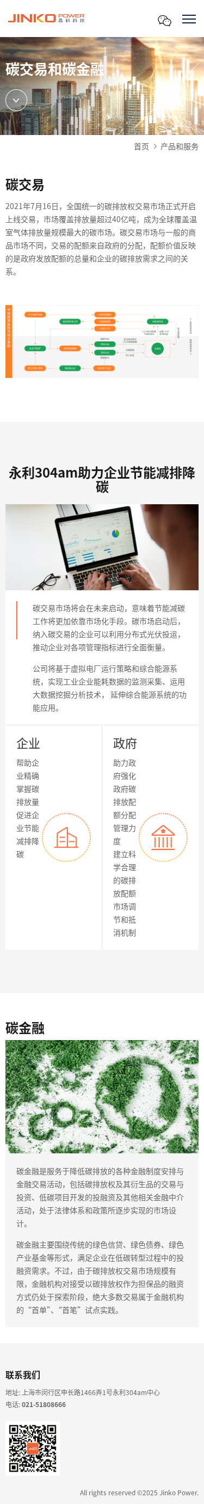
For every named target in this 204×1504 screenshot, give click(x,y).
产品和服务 (179, 145)
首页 (141, 145)
